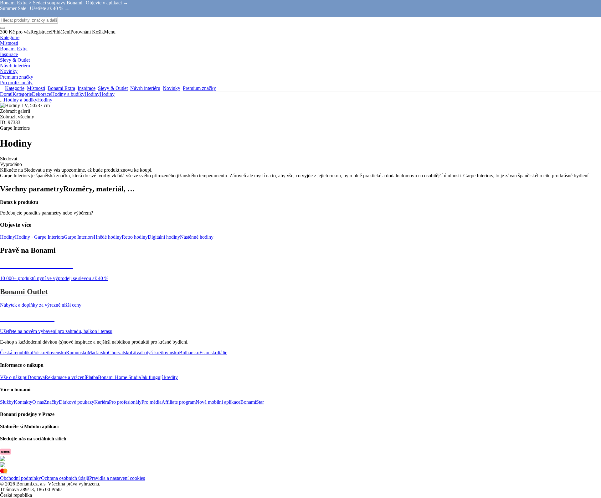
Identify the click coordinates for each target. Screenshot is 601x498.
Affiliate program (179, 402)
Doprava (36, 377)
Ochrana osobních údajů (65, 478)
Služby (7, 402)
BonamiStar (252, 402)
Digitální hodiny (164, 237)
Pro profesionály (125, 402)
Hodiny (107, 94)
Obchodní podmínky (20, 478)
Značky (51, 402)
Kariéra (101, 402)
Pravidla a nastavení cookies (117, 478)
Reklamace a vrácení (65, 377)
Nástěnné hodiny (196, 237)
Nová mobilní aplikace (218, 402)
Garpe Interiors (79, 237)
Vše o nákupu (14, 377)
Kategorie (22, 94)
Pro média (151, 402)
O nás (38, 402)
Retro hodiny (135, 237)
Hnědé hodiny (108, 237)
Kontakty (23, 402)
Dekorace (41, 94)
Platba (92, 377)
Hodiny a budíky (68, 94)
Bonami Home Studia (119, 377)
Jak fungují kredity (159, 377)
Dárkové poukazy (76, 402)
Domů (6, 94)
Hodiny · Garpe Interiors (39, 237)
